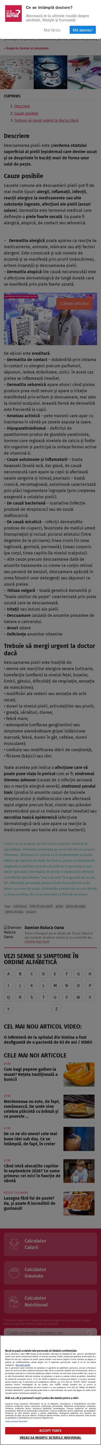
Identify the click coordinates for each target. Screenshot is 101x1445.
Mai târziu (52, 29)
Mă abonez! (83, 29)
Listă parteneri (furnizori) (16, 1421)
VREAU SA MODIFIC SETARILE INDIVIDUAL (51, 1438)
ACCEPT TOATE (50, 1431)
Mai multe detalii (23, 1365)
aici (58, 1382)
